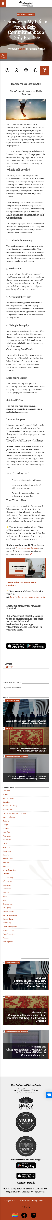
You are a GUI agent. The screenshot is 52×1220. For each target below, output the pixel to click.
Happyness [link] (7, 851)
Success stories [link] (8, 930)
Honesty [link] (6, 855)
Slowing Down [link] (8, 919)
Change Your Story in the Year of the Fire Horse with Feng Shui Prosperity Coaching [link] (27, 749)
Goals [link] (5, 844)
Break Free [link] (6, 802)
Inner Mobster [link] (8, 859)
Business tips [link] (7, 810)
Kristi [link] (22, 49)
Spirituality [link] (7, 923)
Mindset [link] (6, 893)
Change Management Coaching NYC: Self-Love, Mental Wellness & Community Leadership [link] (27, 777)
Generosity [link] (6, 840)
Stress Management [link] (10, 926)
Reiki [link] (4, 900)
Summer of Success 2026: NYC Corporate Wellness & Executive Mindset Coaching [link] (26, 722)
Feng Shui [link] (6, 832)
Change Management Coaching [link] (17, 756)
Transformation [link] (9, 934)
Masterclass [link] (7, 885)
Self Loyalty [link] (21, 14)
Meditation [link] (7, 889)
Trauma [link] (6, 938)
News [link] (5, 896)
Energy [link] (5, 825)
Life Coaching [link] (8, 877)
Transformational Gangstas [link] (27, 548)
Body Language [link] (8, 798)
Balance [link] (5, 794)
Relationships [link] (8, 904)
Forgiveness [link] (7, 836)
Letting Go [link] (6, 874)
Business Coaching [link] (12, 700)
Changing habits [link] (9, 817)
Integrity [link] (6, 862)
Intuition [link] (6, 866)
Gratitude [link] (6, 847)
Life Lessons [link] (7, 881)
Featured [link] (31, 14)
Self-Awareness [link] (8, 911)
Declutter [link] (6, 821)
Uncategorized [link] (8, 942)
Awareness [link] (6, 791)
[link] (3, 56)
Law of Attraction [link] (9, 870)
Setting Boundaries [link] (10, 915)
